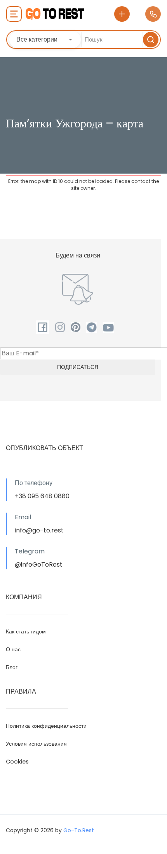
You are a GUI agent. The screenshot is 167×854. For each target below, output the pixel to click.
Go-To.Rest (78, 830)
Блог (11, 667)
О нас (13, 649)
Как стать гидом (26, 631)
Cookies (17, 761)
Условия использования (36, 744)
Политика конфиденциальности (46, 726)
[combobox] (45, 39)
